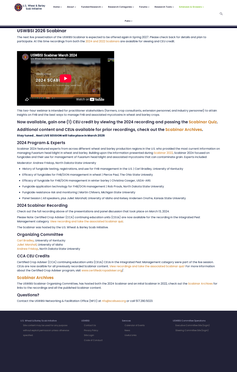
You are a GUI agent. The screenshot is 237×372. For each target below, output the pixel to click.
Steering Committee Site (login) (192, 330)
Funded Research (91, 6)
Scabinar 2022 (163, 153)
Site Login (89, 335)
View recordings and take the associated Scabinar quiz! (147, 266)
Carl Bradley (25, 240)
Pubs (127, 20)
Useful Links (131, 335)
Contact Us (90, 325)
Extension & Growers (190, 6)
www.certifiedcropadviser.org (102, 270)
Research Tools (163, 6)
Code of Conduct (93, 340)
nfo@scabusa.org (114, 301)
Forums (143, 6)
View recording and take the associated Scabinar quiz (86, 221)
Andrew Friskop (27, 249)
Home (56, 6)
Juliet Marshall (27, 245)
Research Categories (120, 6)
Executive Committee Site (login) (192, 325)
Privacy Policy (91, 330)
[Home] (29, 5)
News (127, 330)
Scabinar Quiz (203, 122)
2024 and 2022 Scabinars (103, 41)
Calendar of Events (135, 325)
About (70, 6)
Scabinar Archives (183, 129)
